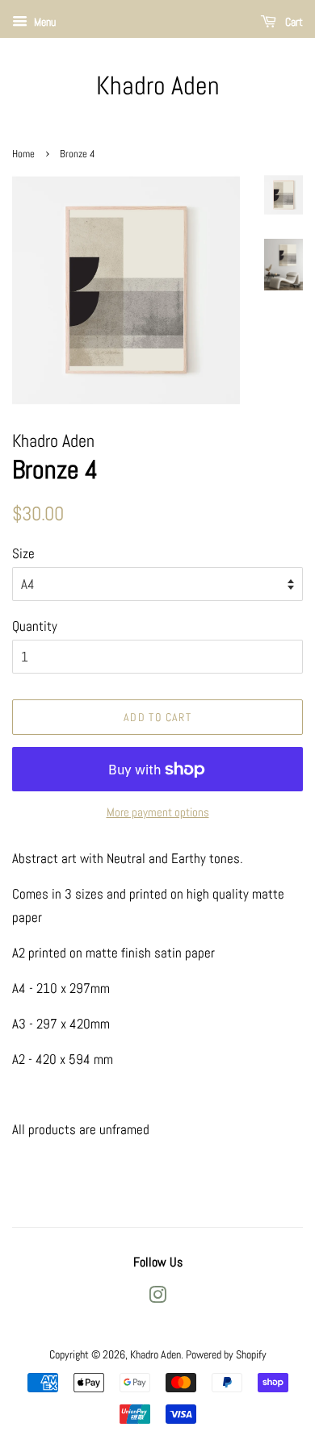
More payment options (158, 812)
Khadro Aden (158, 85)
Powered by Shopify (226, 1354)
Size (23, 553)
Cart (293, 22)
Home (23, 154)
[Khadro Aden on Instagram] (157, 1298)
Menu (44, 22)
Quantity (34, 626)
